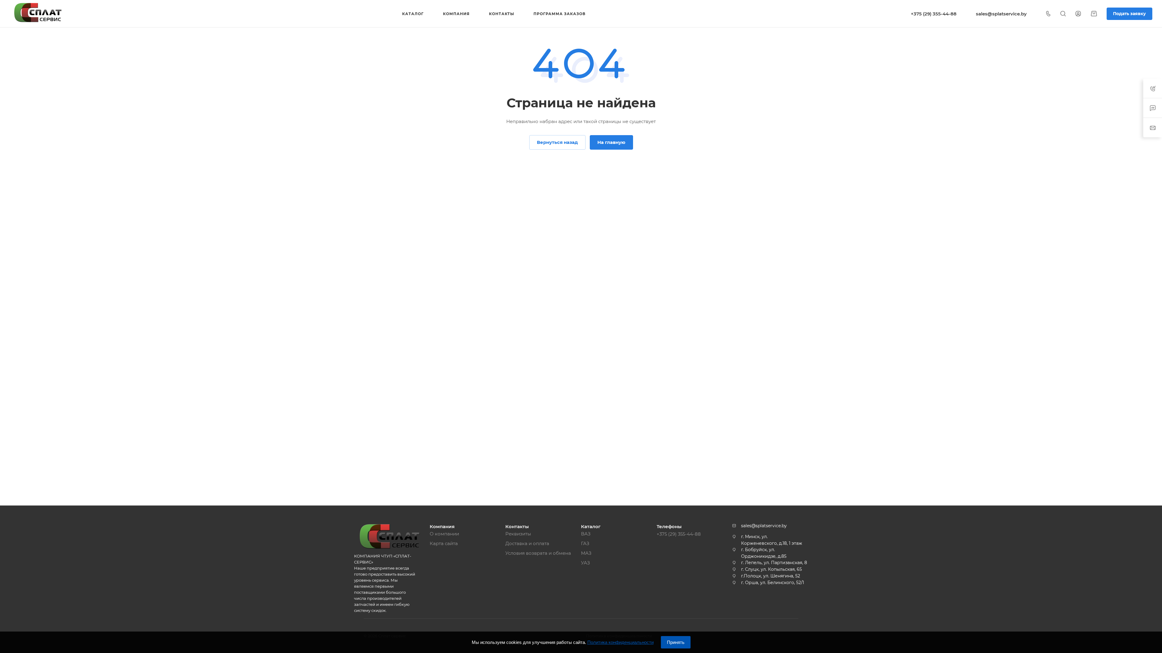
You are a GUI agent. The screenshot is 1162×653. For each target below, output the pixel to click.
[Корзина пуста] (1094, 14)
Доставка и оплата (527, 543)
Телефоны (669, 526)
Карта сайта (444, 543)
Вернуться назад (557, 142)
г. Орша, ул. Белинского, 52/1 (772, 582)
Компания (442, 526)
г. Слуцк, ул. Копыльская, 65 (771, 569)
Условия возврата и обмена (538, 553)
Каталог (591, 526)
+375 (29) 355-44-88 (934, 14)
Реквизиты (518, 534)
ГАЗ (585, 543)
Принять (675, 642)
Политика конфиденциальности (620, 642)
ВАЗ (586, 534)
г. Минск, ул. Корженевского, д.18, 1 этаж (771, 540)
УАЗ (585, 563)
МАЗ (586, 553)
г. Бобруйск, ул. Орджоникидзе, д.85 (763, 553)
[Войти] (1078, 14)
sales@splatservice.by (1001, 14)
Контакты (517, 526)
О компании (444, 534)
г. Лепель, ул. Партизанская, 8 (774, 562)
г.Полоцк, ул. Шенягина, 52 (770, 576)
